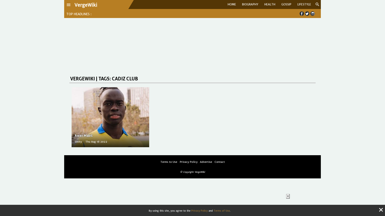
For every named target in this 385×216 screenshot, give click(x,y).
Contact (220, 162)
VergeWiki (86, 5)
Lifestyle (304, 4)
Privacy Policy (199, 210)
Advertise (206, 162)
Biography (250, 4)
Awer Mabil (84, 136)
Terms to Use (168, 162)
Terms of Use (222, 210)
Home (232, 4)
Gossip (286, 4)
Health (269, 4)
